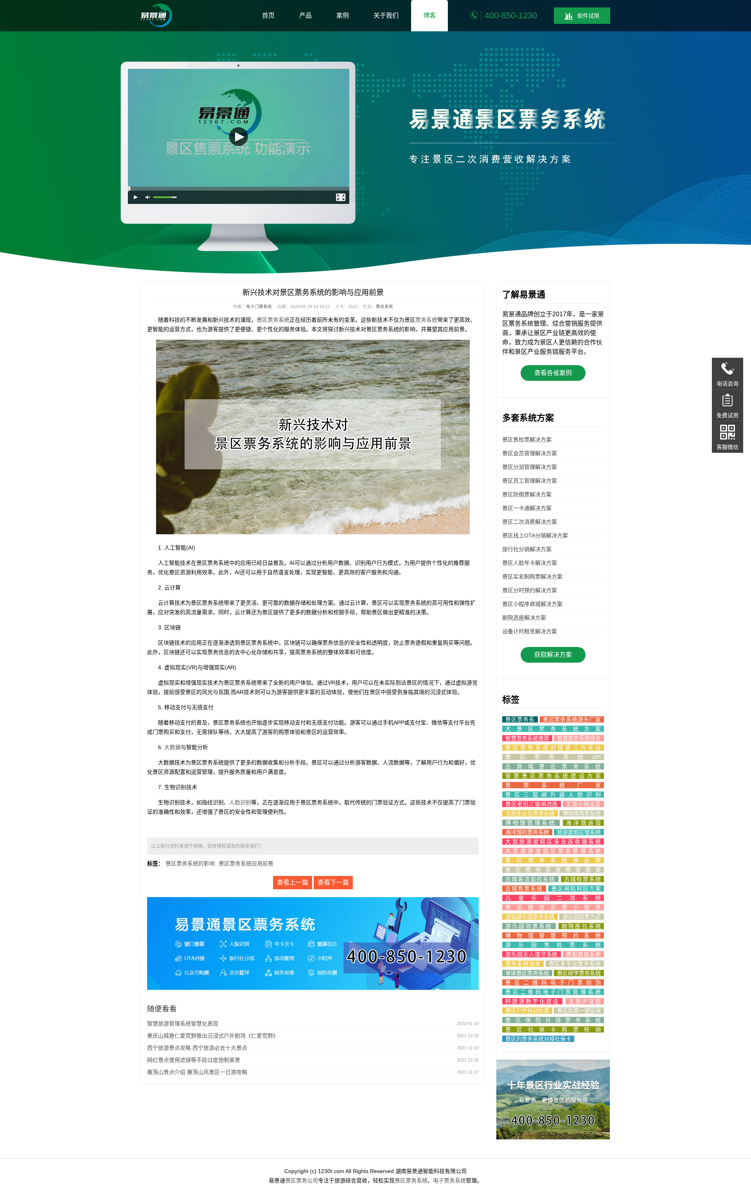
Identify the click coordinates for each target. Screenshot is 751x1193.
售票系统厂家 (553, 785)
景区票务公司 (301, 1180)
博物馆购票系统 (581, 813)
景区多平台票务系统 (575, 964)
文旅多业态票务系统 (530, 813)
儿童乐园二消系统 (553, 898)
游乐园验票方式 (581, 917)
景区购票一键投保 (579, 1010)
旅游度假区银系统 (579, 832)
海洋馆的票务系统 (527, 832)
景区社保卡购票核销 (553, 1029)
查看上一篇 (292, 882)
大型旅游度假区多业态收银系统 (553, 841)
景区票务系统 (273, 320)
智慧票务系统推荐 (527, 738)
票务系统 (384, 306)
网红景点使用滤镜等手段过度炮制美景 (193, 1060)
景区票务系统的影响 (190, 863)
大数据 (172, 747)
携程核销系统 (583, 954)
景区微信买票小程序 (553, 907)
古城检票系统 (582, 879)
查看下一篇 (333, 882)
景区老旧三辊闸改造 (531, 804)
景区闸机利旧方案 (576, 888)
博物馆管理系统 (531, 823)
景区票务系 (520, 719)
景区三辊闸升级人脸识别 (553, 794)
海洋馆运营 (583, 823)
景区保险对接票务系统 (553, 1020)
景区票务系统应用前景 (246, 863)
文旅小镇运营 (583, 804)
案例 (342, 15)
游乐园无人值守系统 (531, 954)
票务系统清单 (523, 964)
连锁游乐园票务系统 (530, 917)
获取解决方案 (553, 654)
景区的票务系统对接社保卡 (538, 1039)
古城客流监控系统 (530, 879)
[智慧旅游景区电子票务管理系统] (156, 15)
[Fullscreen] (341, 197)
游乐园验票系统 (529, 926)
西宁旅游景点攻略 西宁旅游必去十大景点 (197, 1048)
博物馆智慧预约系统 (553, 935)
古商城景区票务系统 (553, 766)
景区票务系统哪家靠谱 (553, 870)
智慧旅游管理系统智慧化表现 (182, 1023)
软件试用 (588, 16)
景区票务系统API (553, 757)
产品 (305, 15)
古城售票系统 (524, 888)
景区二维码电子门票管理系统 (553, 992)
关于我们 (386, 15)
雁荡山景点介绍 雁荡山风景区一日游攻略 (197, 1072)
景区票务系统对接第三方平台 (553, 747)
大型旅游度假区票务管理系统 (553, 851)
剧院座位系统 (581, 926)
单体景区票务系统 (527, 973)
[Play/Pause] (136, 197)
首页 (268, 15)
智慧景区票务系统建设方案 (553, 776)
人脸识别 (240, 802)
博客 (429, 15)
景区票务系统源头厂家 (572, 719)
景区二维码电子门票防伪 (553, 982)
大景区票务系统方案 (553, 729)
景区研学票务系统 (579, 973)
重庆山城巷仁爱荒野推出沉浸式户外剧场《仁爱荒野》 (212, 1036)
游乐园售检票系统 (553, 945)
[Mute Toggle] (148, 197)
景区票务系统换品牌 (553, 860)
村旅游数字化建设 (532, 1001)
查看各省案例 (553, 372)
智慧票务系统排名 (579, 738)
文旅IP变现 (585, 1001)
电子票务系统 (449, 1180)
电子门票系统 (259, 306)
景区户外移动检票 (527, 1010)
